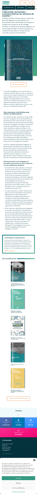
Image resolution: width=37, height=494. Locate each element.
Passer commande (8, 250)
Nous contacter (6, 453)
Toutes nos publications (18, 398)
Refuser (18, 483)
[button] (34, 460)
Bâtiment (20, 7)
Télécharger (20, 84)
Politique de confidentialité (18, 491)
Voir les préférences (18, 488)
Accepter (18, 478)
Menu (25, 2)
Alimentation (9, 7)
